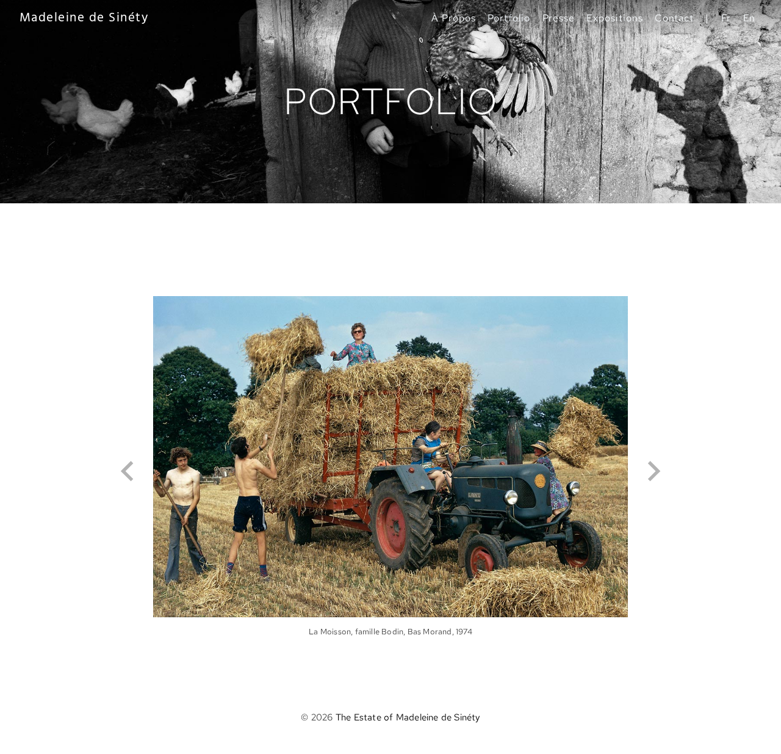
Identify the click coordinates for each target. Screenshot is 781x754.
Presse (558, 18)
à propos (453, 18)
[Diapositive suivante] (653, 471)
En (749, 18)
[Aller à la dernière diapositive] (128, 471)
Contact (674, 18)
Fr (726, 18)
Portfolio (509, 18)
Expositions (614, 18)
